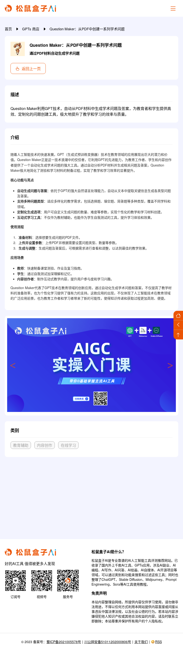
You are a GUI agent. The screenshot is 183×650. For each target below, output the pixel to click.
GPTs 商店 (31, 28)
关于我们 (141, 641)
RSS (158, 641)
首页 (9, 28)
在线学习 (68, 445)
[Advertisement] (91, 496)
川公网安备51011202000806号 (107, 641)
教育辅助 (20, 445)
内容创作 (44, 445)
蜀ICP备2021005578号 (63, 641)
